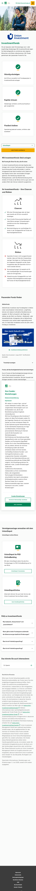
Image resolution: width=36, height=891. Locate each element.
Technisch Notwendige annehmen (18, 499)
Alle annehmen (18, 504)
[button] (18, 362)
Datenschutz (18, 875)
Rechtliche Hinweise (18, 880)
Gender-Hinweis (18, 887)
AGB (18, 882)
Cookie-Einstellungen (18, 496)
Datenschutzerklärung (12, 398)
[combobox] (18, 145)
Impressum (18, 872)
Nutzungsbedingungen (18, 877)
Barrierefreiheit (18, 884)
